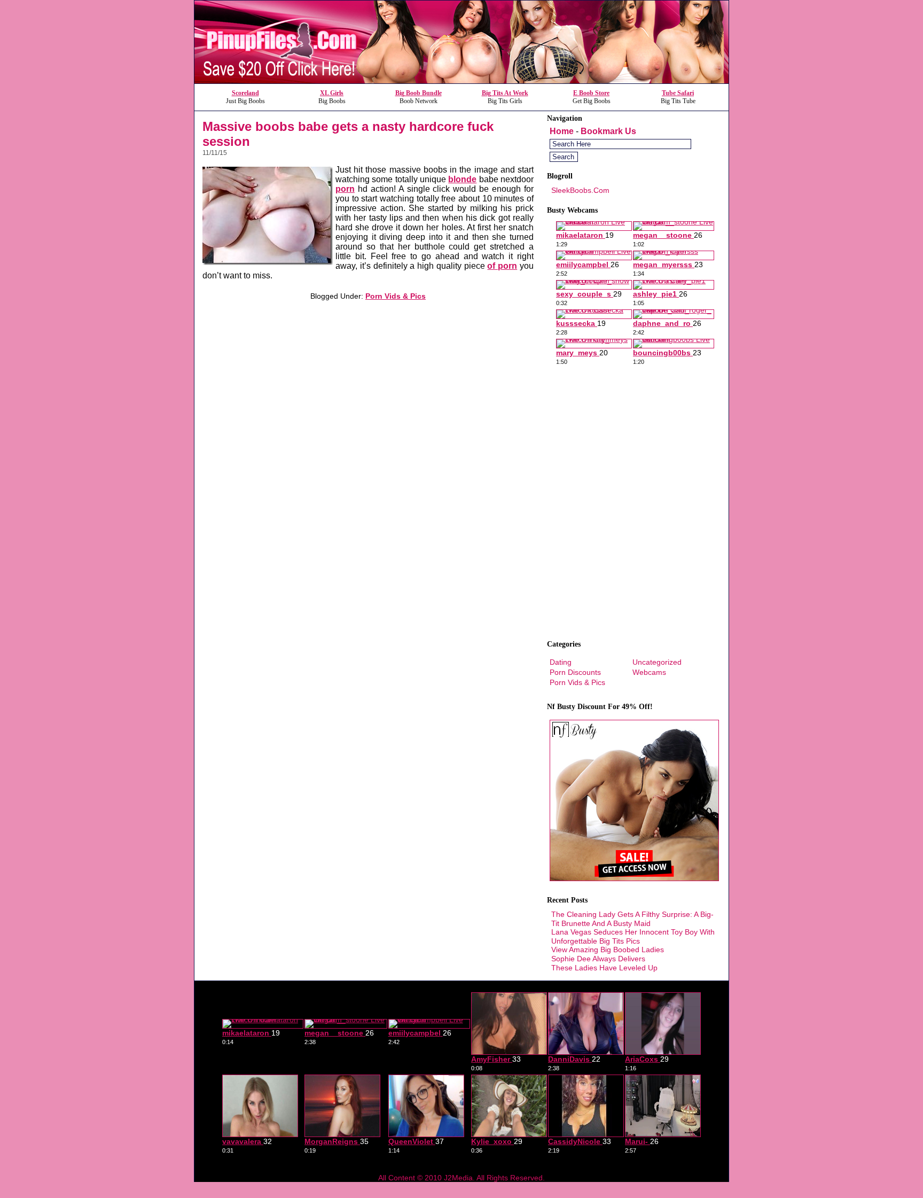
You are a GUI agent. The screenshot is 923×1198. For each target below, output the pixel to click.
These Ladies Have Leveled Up (604, 967)
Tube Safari (678, 93)
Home (562, 131)
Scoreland (245, 93)
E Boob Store (591, 93)
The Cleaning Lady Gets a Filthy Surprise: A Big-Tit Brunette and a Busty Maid (632, 919)
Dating (561, 662)
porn (345, 188)
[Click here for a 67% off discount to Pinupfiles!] (461, 80)
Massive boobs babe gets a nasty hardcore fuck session (348, 134)
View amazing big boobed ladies (607, 949)
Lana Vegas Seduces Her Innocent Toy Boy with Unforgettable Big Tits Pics (633, 936)
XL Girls (331, 93)
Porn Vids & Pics (395, 296)
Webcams (649, 672)
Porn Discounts (575, 672)
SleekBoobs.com (580, 190)
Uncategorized (657, 662)
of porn (502, 265)
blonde (462, 179)
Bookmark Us (608, 131)
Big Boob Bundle (418, 93)
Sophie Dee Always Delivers (598, 958)
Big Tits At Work (505, 93)
